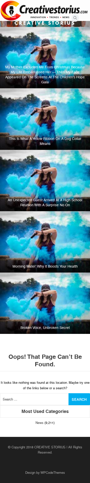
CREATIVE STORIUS (45, 23)
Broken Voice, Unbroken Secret (45, 328)
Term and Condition (58, 46)
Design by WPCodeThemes (45, 473)
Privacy (58, 35)
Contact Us (58, 24)
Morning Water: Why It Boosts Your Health (45, 266)
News (40, 423)
